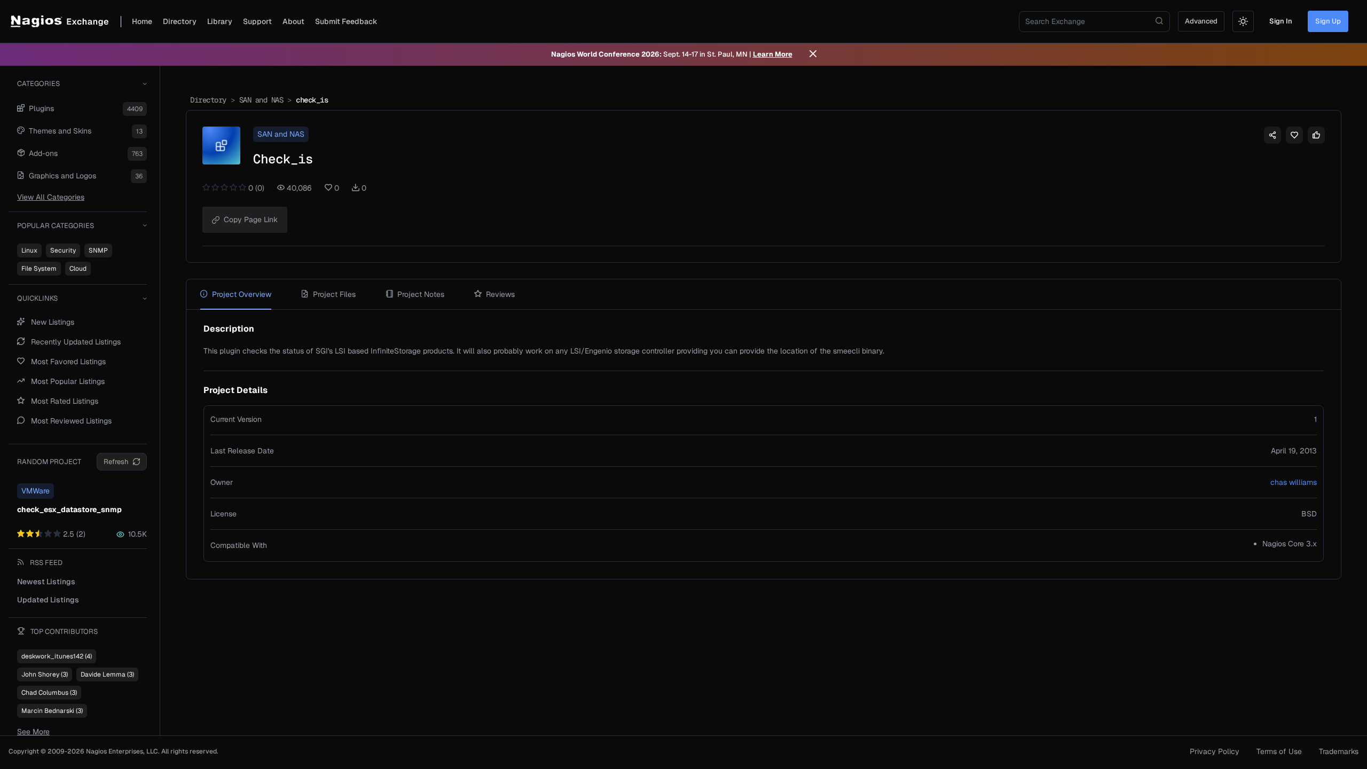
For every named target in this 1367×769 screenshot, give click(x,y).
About (293, 21)
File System (39, 268)
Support (257, 21)
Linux (29, 250)
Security (63, 250)
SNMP (98, 250)
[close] (813, 54)
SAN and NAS (261, 100)
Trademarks (1338, 751)
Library (219, 21)
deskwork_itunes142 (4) (56, 656)
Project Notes (420, 294)
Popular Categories (55, 225)
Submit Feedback (346, 21)
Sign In (1280, 21)
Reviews (500, 294)
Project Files (334, 294)
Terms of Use (1279, 751)
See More (33, 731)
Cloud (78, 268)
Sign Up (1328, 21)
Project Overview (241, 294)
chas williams (1293, 482)
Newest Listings (46, 581)
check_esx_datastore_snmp (69, 509)
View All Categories (50, 197)
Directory (180, 21)
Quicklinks (37, 298)
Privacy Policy (1214, 751)
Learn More (772, 54)
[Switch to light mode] (1243, 21)
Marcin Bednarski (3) (52, 711)
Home (142, 21)
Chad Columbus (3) (49, 692)
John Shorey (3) (44, 674)
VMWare (35, 491)
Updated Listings (48, 600)
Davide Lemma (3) (107, 674)
